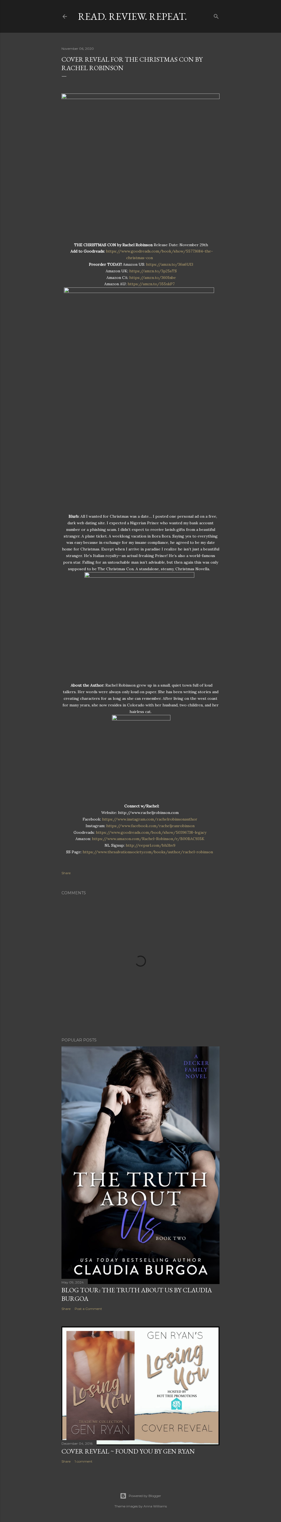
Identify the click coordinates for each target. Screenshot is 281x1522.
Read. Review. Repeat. (132, 16)
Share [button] (66, 873)
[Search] (216, 15)
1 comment (83, 1461)
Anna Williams (155, 1506)
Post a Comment (88, 1309)
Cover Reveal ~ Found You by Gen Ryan (128, 1451)
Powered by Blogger (145, 1496)
